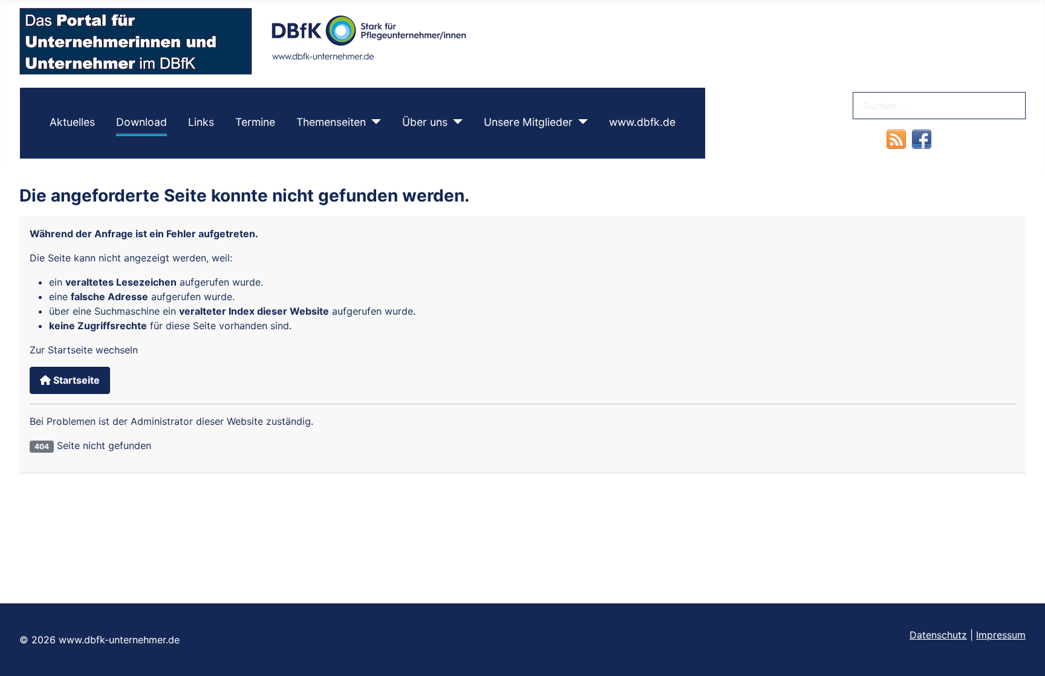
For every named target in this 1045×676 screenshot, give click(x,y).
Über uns (425, 122)
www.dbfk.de (642, 122)
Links (201, 122)
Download (141, 122)
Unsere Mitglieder (528, 122)
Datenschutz (938, 635)
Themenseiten (331, 122)
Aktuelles (72, 122)
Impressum (1001, 635)
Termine (255, 122)
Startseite (75, 380)
